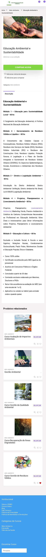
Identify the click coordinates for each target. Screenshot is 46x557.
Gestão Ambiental (12, 372)
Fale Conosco (6, 510)
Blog (3, 508)
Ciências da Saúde (8, 530)
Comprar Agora (23, 67)
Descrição (9, 94)
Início (3, 10)
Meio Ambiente (14, 10)
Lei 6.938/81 (8, 192)
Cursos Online (7, 506)
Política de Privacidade (10, 512)
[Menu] (2, 3)
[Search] (32, 3)
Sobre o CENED (7, 504)
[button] (41, 17)
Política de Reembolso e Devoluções (15, 514)
